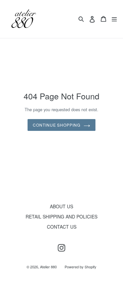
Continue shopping (56, 125)
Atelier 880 (48, 266)
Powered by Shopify (80, 266)
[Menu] (114, 19)
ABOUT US (61, 206)
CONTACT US (61, 226)
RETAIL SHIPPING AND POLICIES (61, 216)
